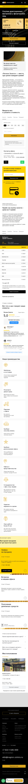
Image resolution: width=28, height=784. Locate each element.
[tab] (12, 30)
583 (5, 256)
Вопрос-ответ (5, 728)
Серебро (4, 738)
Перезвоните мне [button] (14, 766)
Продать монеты (18, 738)
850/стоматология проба (8, 263)
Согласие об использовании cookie (9, 773)
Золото (3, 736)
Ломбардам (21, 718)
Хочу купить (13, 718)
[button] (25, 2)
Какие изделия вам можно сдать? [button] (12, 636)
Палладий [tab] (21, 231)
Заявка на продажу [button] (14, 291)
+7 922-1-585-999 (20, 157)
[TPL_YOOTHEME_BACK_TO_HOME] (8, 2)
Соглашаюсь (18, 780)
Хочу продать (5, 718)
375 (15, 125)
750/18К (4, 260)
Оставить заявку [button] (7, 570)
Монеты (4, 279)
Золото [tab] (4, 231)
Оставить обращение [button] (14, 713)
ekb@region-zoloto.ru (12, 757)
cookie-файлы (10, 781)
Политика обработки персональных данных (11, 771)
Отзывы (4, 730)
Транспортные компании (20, 728)
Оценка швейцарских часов (20, 725)
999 (8, 125)
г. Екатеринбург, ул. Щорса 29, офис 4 (13, 153)
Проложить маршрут (14, 43)
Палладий (4, 741)
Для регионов (17, 730)
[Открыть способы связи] (3, 781)
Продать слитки (18, 736)
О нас (3, 725)
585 (5, 125)
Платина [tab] (15, 231)
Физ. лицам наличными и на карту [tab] (13, 243)
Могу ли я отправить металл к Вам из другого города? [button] (11, 648)
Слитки (8, 279)
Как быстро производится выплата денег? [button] (10, 642)
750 (12, 125)
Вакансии (4, 731)
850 (18, 125)
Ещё (23, 125)
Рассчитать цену (14, 38)
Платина (4, 739)
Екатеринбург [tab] (5, 656)
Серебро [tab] (9, 231)
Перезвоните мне (14, 178)
